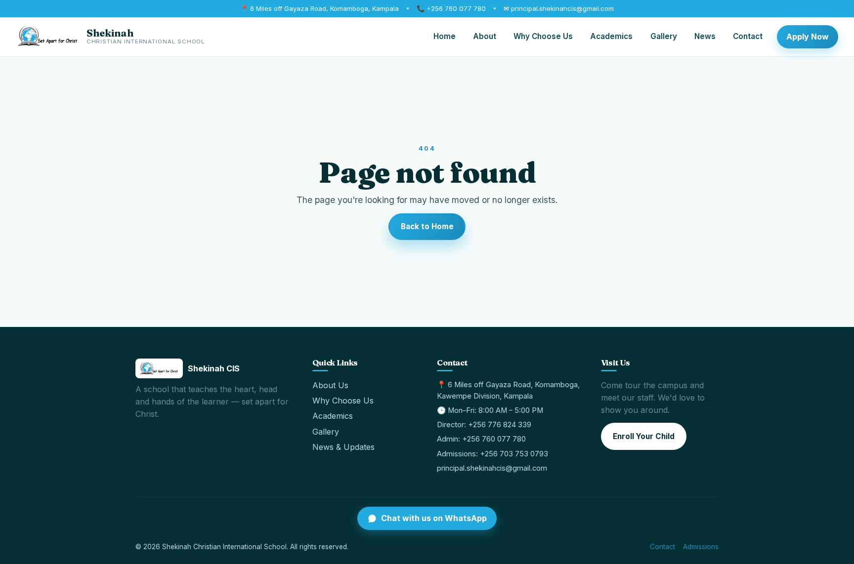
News (705, 36)
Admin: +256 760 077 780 (481, 439)
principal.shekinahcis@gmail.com (492, 468)
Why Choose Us (543, 36)
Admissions (701, 547)
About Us (330, 385)
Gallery (663, 36)
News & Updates (343, 447)
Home (444, 36)
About (484, 36)
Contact (748, 36)
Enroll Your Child (644, 436)
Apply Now (807, 36)
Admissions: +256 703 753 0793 (492, 453)
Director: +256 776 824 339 (484, 424)
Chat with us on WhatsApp (434, 518)
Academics (611, 36)
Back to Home (427, 226)
